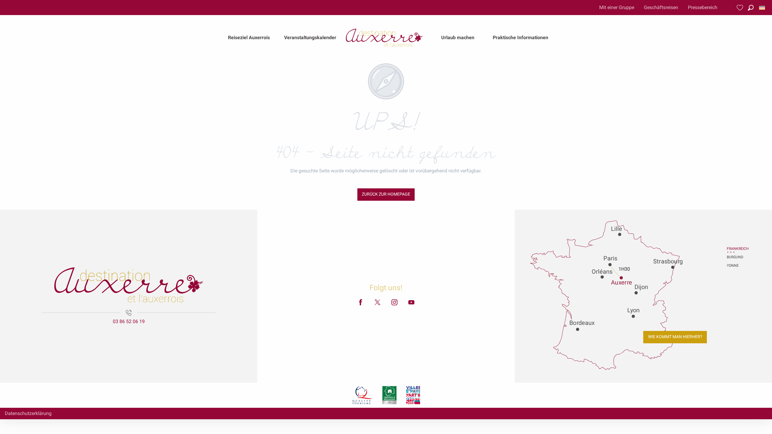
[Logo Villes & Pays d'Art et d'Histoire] (413, 395)
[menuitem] (249, 37)
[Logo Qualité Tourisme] (362, 395)
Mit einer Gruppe (616, 7)
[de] (762, 8)
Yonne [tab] (733, 265)
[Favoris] (740, 7)
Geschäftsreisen (661, 7)
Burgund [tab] (734, 257)
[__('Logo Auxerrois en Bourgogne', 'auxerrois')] (128, 284)
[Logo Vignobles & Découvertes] (389, 395)
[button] (750, 7)
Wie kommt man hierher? (675, 336)
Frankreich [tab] (734, 249)
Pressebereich (702, 7)
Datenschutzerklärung (28, 413)
